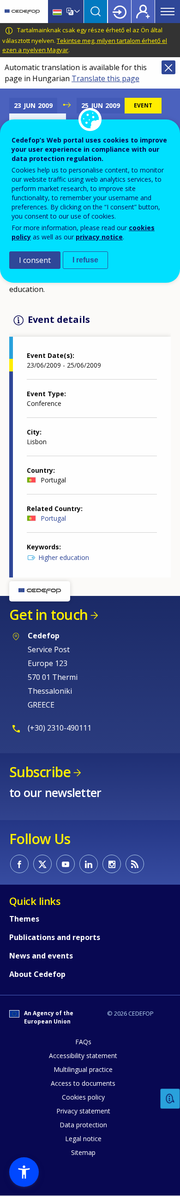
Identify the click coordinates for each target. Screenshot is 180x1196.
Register (143, 11)
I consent (35, 260)
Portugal (53, 518)
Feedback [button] (170, 1099)
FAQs (83, 1041)
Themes (24, 919)
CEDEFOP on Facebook (19, 864)
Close (168, 67)
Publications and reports (54, 937)
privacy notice (99, 236)
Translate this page (105, 78)
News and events (41, 956)
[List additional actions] (76, 11)
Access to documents (83, 1083)
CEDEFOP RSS (135, 864)
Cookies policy (83, 1097)
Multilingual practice (83, 1069)
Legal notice (83, 1138)
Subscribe (40, 771)
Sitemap (83, 1152)
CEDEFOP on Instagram (111, 864)
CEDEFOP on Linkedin (88, 864)
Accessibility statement (83, 1055)
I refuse (85, 260)
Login (119, 11)
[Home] (22, 11)
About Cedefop (37, 974)
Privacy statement (83, 1111)
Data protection (83, 1124)
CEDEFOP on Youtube (65, 864)
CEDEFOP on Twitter (42, 864)
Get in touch (48, 614)
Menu (167, 11)
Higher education (63, 557)
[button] (24, 1172)
